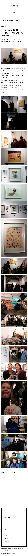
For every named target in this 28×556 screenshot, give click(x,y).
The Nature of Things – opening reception (12, 33)
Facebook (6, 536)
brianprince (3, 26)
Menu (14, 12)
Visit (5, 529)
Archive (6, 524)
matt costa (22, 39)
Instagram (6, 541)
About (5, 526)
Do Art (6, 512)
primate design (6, 553)
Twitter (6, 538)
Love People (7, 517)
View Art (6, 514)
